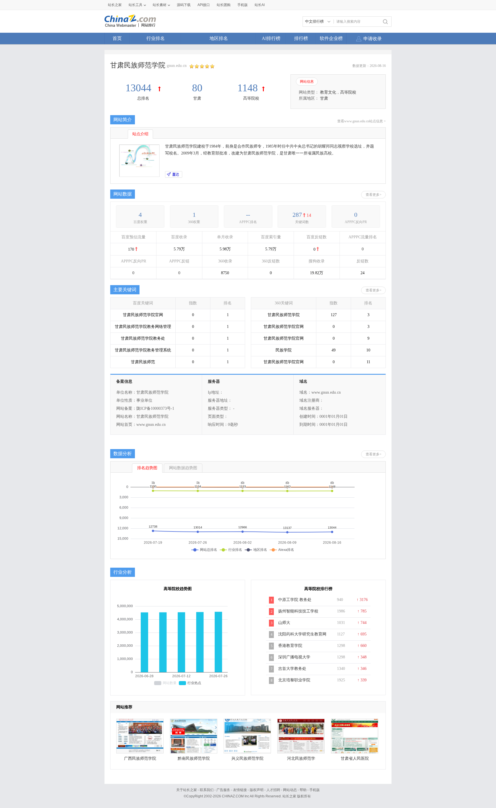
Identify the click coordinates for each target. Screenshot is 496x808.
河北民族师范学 (301, 758)
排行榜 (301, 38)
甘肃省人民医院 (355, 758)
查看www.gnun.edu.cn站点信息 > (361, 121)
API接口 (203, 5)
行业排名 (155, 38)
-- (248, 214)
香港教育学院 (290, 645)
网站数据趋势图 (183, 468)
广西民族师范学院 (140, 758)
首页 (117, 38)
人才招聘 (273, 790)
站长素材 (159, 5)
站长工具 (135, 5)
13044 (139, 88)
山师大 (284, 623)
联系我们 (207, 790)
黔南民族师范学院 (194, 758)
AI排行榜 (271, 38)
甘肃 (197, 98)
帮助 (303, 790)
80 (197, 88)
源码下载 (184, 5)
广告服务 (223, 790)
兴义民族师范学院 (247, 758)
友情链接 (240, 790)
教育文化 (328, 92)
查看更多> (373, 195)
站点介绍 (140, 134)
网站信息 (307, 82)
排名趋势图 (147, 468)
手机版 (314, 790)
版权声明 (257, 790)
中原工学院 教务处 (294, 600)
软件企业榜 (331, 38)
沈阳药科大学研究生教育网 (302, 634)
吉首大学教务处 (292, 668)
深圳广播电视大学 (294, 657)
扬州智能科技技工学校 (298, 611)
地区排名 (219, 38)
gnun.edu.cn (177, 65)
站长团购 (223, 5)
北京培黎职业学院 (294, 680)
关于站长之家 (186, 790)
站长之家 (115, 5)
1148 (247, 88)
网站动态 (290, 790)
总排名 (143, 98)
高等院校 (251, 98)
